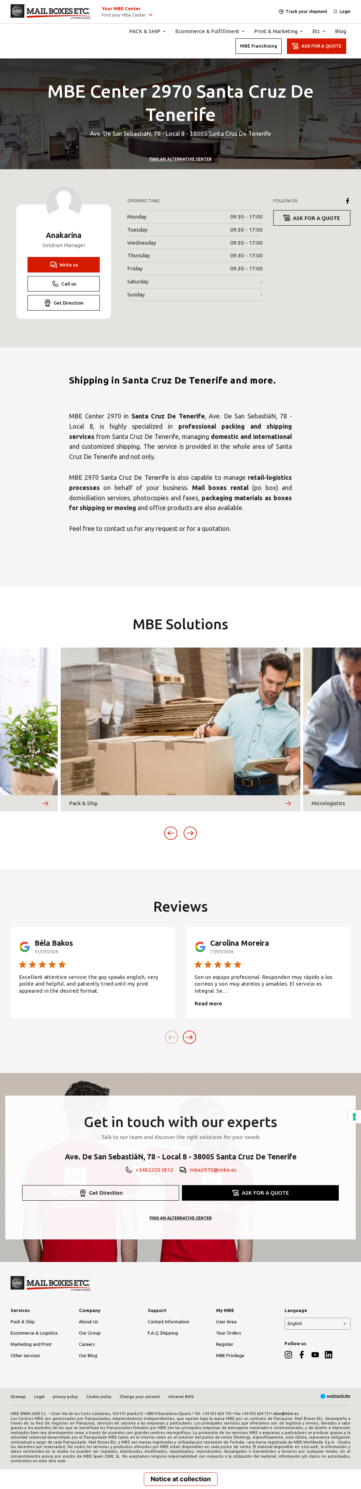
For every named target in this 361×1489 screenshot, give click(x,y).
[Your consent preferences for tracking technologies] (354, 1116)
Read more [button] (208, 1003)
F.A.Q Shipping (163, 1332)
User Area (226, 1321)
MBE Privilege (230, 1355)
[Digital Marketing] (335, 1397)
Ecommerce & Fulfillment (207, 31)
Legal (39, 1397)
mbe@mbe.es (286, 1413)
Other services (25, 1355)
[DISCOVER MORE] (45, 803)
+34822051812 (154, 1170)
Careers (87, 1344)
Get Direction (69, 302)
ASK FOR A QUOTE (321, 45)
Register (224, 1344)
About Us (88, 1321)
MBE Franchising (258, 45)
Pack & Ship (23, 1321)
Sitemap (18, 1397)
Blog (340, 31)
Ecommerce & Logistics (34, 1332)
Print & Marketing (276, 31)
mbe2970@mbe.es (213, 1170)
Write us (69, 264)
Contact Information (168, 1321)
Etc (316, 31)
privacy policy (65, 1397)
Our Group (90, 1332)
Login (344, 11)
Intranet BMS (181, 1397)
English (295, 1323)
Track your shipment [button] (306, 11)
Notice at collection (181, 1479)
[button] (170, 833)
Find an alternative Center (180, 159)
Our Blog (88, 1355)
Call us (68, 283)
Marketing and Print (31, 1344)
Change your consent (140, 1397)
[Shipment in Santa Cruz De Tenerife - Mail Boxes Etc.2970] (51, 11)
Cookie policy (98, 1397)
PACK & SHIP (144, 31)
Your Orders (228, 1332)
